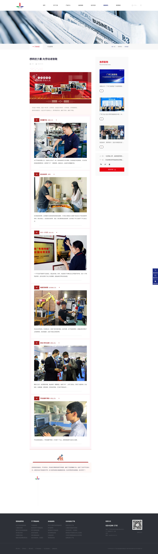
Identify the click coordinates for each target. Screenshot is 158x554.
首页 (44, 5)
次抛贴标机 (51, 535)
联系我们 (118, 5)
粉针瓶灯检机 (19, 532)
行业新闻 (50, 46)
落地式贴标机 (34, 532)
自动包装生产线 (70, 521)
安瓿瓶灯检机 (19, 535)
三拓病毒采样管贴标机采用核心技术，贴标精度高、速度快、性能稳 (114, 160)
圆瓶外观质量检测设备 (21, 537)
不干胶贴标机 (35, 521)
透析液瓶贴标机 (35, 535)
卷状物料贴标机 (52, 532)
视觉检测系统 (20, 521)
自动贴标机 (51, 521)
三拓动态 (37, 46)
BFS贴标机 (50, 527)
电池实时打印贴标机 (53, 530)
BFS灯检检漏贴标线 (21, 525)
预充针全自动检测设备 (21, 530)
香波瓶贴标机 (51, 537)
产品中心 (68, 5)
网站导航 (18, 548)
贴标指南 (80, 5)
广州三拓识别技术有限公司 (121, 548)
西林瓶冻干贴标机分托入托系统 (74, 532)
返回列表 (111, 169)
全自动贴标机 (47, 548)
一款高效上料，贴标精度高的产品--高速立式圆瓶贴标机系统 (114, 156)
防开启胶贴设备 (35, 530)
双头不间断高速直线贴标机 (55, 525)
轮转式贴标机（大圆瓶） (37, 537)
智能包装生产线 (70, 525)
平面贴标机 (34, 525)
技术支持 (93, 5)
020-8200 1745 (112, 525)
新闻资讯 (106, 5)
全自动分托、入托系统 (71, 530)
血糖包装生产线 (70, 537)
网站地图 (31, 548)
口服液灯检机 (19, 527)
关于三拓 (55, 5)
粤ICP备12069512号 (131, 548)
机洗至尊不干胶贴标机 (37, 527)
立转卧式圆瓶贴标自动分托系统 (74, 535)
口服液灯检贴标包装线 (71, 527)
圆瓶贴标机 (54, 548)
